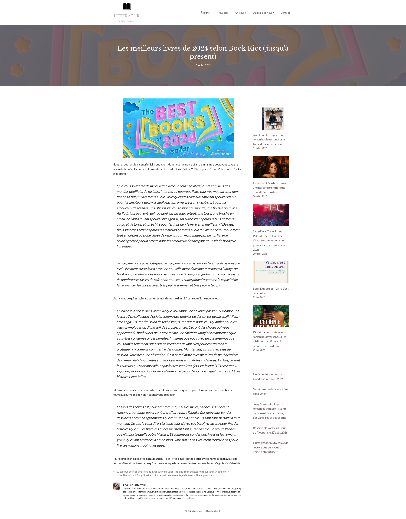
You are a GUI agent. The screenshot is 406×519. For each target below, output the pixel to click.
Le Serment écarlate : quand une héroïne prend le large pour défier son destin (270, 187)
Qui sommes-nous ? (263, 12)
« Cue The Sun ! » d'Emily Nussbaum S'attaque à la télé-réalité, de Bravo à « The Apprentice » (165, 475)
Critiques (240, 12)
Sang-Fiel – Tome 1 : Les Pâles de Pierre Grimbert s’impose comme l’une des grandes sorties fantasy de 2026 (269, 240)
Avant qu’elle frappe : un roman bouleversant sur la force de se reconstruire (269, 139)
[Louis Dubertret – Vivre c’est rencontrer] (271, 281)
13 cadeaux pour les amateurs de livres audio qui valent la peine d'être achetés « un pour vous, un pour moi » (172, 471)
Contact (285, 12)
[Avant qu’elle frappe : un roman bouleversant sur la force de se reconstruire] (271, 127)
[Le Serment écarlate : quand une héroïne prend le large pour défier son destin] (271, 175)
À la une (205, 12)
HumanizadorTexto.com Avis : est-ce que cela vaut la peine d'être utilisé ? (270, 447)
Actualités (222, 12)
